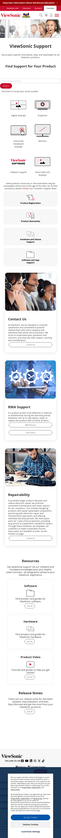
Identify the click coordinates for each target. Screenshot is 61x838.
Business (38, 8)
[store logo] (19, 15)
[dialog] (30, 802)
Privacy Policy (26, 787)
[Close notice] (49, 777)
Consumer (50, 8)
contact (25, 188)
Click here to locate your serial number (19, 91)
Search (6, 85)
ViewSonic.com (12, 8)
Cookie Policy (36, 787)
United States (38, 766)
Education (26, 8)
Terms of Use (15, 790)
